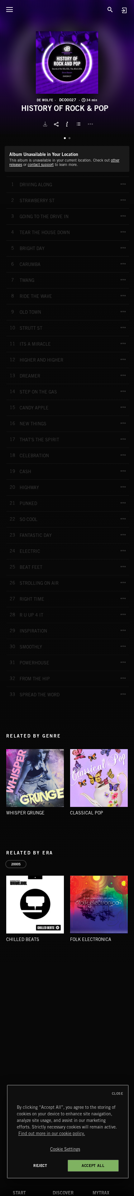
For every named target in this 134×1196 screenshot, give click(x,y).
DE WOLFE (45, 100)
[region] (68, 1131)
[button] (67, 62)
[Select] (79, 124)
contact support (41, 164)
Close (117, 1093)
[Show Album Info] (67, 124)
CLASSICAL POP (86, 812)
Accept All (93, 1165)
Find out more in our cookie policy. (51, 1133)
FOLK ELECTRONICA (90, 939)
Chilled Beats (22, 939)
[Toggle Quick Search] (110, 9)
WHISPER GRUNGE (25, 812)
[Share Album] (56, 124)
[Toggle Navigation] (9, 9)
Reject (40, 1165)
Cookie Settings (65, 1149)
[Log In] (123, 10)
